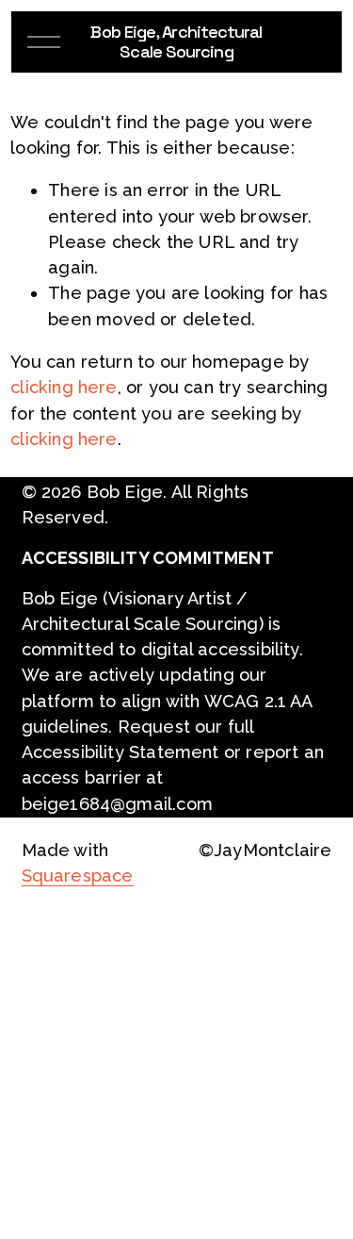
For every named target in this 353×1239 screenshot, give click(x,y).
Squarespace (78, 875)
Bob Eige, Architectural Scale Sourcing (176, 42)
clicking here (63, 387)
